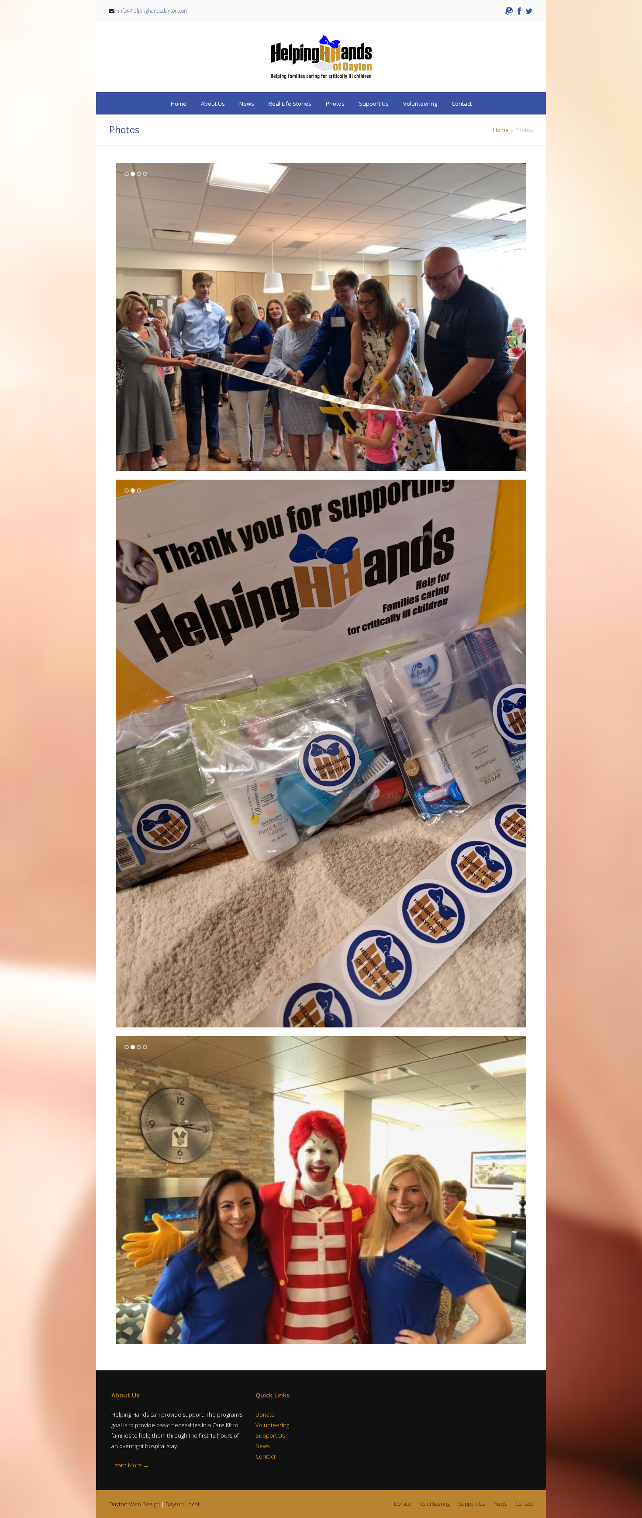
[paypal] (509, 11)
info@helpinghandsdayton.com (153, 10)
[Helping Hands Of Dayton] (321, 57)
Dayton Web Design (134, 1504)
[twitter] (529, 11)
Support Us (374, 103)
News (246, 103)
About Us (213, 103)
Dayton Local (182, 1504)
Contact (462, 103)
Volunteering (420, 103)
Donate (265, 1414)
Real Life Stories (290, 103)
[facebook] (519, 11)
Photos (335, 103)
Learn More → (130, 1465)
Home (178, 103)
